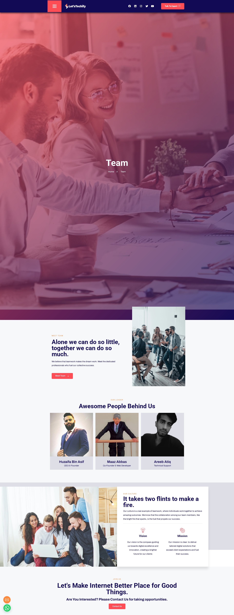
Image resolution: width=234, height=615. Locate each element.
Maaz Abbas (117, 462)
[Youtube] (152, 6)
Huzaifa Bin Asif (71, 462)
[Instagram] (141, 6)
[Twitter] (146, 6)
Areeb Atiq (162, 462)
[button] (7, 608)
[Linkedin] (135, 6)
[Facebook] (129, 6)
